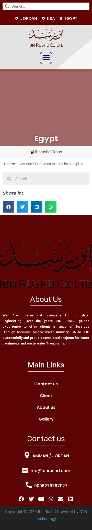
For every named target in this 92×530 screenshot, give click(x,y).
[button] (46, 58)
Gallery (46, 419)
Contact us (46, 384)
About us (46, 407)
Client (46, 396)
